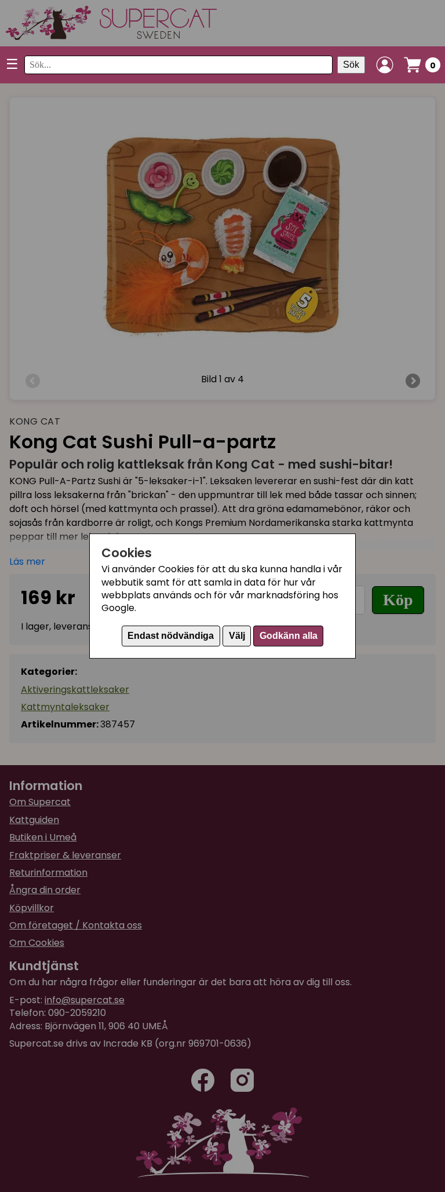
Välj (237, 636)
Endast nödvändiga (170, 636)
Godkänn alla (289, 636)
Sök (351, 65)
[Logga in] (384, 65)
